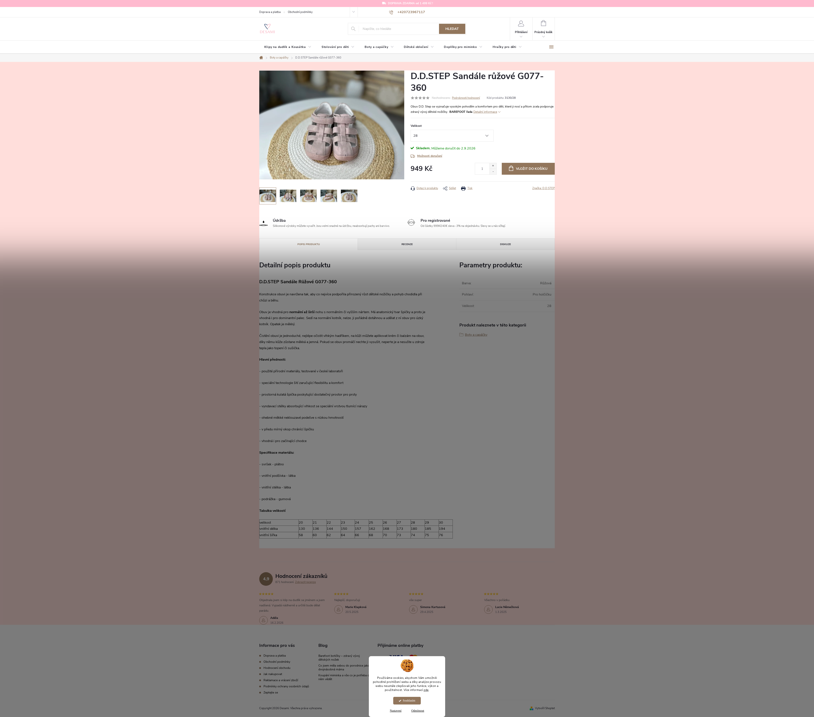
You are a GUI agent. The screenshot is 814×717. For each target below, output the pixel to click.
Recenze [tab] (407, 244)
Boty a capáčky (476, 334)
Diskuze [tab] (505, 244)
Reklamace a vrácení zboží (280, 680)
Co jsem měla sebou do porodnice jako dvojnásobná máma (343, 667)
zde (426, 690)
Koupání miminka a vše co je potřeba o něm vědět (343, 677)
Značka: (543, 188)
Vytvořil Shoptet (545, 708)
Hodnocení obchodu (276, 668)
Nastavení (395, 710)
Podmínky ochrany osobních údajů (286, 686)
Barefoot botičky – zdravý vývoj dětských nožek (339, 658)
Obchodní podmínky (300, 12)
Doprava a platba (270, 12)
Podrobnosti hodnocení (466, 98)
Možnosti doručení (429, 156)
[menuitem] (287, 47)
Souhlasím (409, 700)
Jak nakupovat (272, 674)
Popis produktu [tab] (308, 244)
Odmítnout (417, 710)
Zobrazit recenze (305, 582)
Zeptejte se (270, 692)
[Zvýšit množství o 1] (492, 166)
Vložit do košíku (532, 168)
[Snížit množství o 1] (492, 171)
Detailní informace (485, 112)
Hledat (452, 29)
